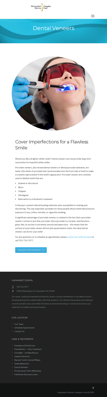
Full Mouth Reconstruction (26, 374)
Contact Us (19, 331)
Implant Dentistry (22, 356)
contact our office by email (79, 237)
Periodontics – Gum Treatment (28, 349)
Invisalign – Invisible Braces (26, 353)
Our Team (18, 324)
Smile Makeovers (21, 363)
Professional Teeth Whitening (27, 371)
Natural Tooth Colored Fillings (27, 360)
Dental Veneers (21, 367)
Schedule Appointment (24, 327)
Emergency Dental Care (24, 345)
